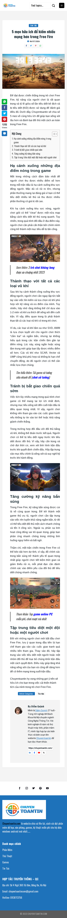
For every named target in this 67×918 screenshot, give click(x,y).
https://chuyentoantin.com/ (40, 748)
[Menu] (61, 5)
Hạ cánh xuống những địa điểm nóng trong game (32, 140)
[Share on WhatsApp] (4, 101)
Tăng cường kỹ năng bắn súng (27, 153)
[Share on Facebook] (4, 107)
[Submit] (53, 5)
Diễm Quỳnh (41, 710)
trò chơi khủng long (42, 267)
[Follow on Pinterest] (40, 788)
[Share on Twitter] (4, 113)
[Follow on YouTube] (47, 788)
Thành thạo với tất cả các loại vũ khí (30, 146)
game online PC (42, 614)
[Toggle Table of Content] (53, 134)
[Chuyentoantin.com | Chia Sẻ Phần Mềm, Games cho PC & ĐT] (9, 5)
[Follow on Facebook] (19, 788)
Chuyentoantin (43, 738)
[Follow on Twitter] (33, 788)
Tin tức (33, 25)
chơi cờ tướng (40, 377)
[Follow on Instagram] (26, 788)
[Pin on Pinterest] (4, 119)
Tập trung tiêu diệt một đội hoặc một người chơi (35, 157)
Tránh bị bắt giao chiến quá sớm (28, 149)
